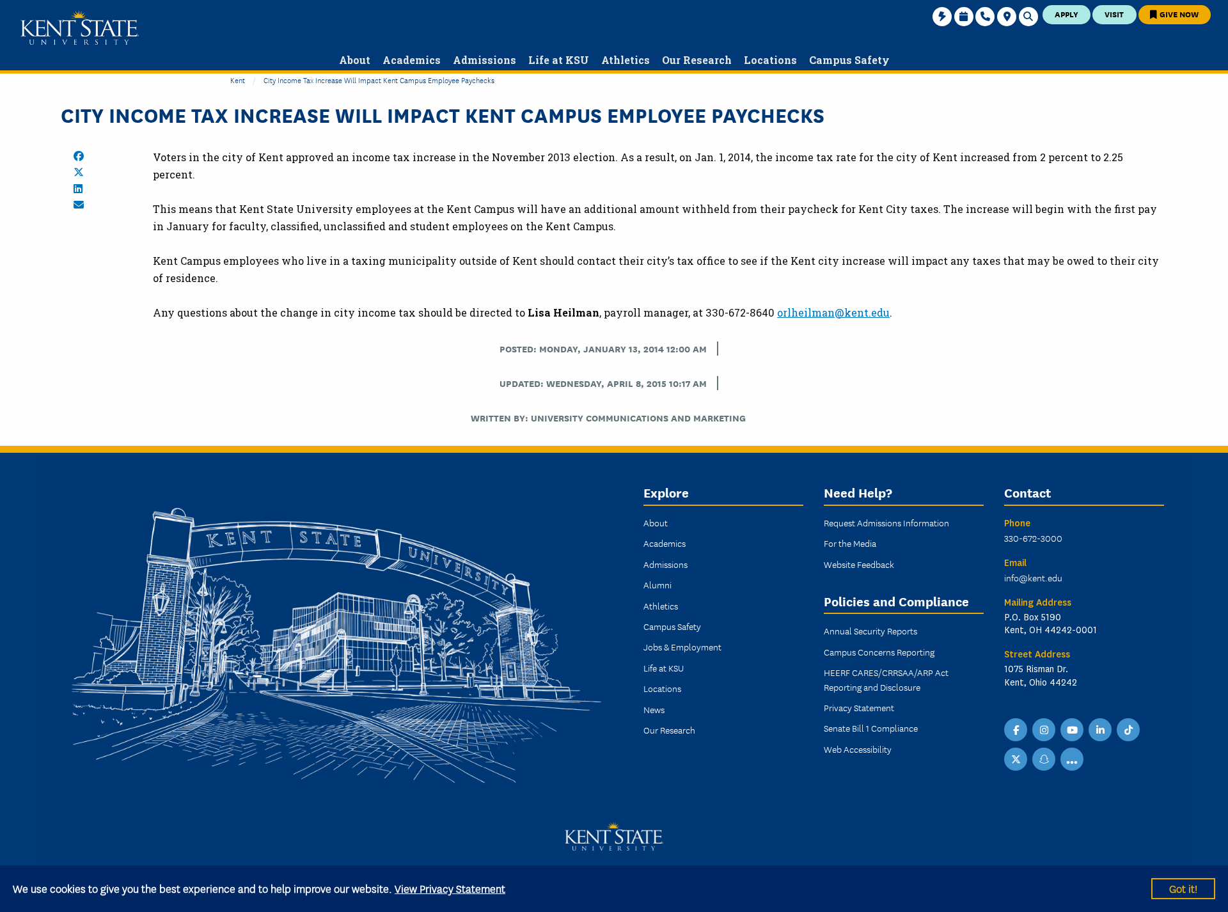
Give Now (1178, 13)
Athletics (660, 606)
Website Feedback (859, 564)
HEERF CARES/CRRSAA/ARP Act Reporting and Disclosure (886, 679)
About (655, 522)
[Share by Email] (79, 205)
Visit (1114, 13)
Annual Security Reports (870, 631)
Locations (662, 688)
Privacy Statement (859, 707)
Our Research (669, 730)
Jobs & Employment (682, 647)
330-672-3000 (1033, 538)
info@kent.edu (1033, 577)
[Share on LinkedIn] (78, 189)
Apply (1066, 13)
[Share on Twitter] (79, 172)
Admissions (665, 564)
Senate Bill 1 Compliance (871, 728)
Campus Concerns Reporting (879, 652)
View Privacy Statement (450, 888)
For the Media (850, 543)
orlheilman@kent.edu (833, 312)
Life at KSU (663, 668)
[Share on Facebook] (79, 156)
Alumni (657, 585)
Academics (664, 543)
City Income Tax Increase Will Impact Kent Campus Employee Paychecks (379, 80)
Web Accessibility (858, 749)
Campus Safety (672, 626)
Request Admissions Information (886, 522)
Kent (237, 80)
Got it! (1183, 888)
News (654, 709)
